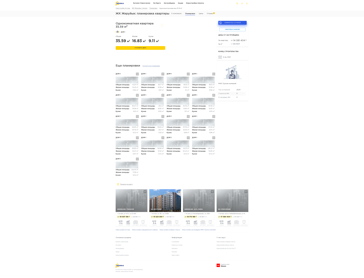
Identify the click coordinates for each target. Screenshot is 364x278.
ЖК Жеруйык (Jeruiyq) (139, 8)
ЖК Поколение (224, 209)
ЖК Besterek (156, 209)
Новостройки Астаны (123, 8)
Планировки (153, 8)
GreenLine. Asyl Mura (193, 209)
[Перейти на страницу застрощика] (232, 78)
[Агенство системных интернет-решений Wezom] (223, 265)
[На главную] (122, 4)
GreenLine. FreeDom (125, 209)
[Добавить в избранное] (162, 25)
